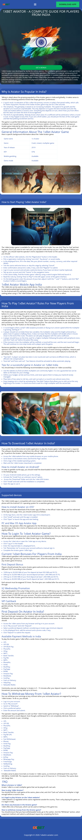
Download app (67, 4)
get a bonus (41, 67)
